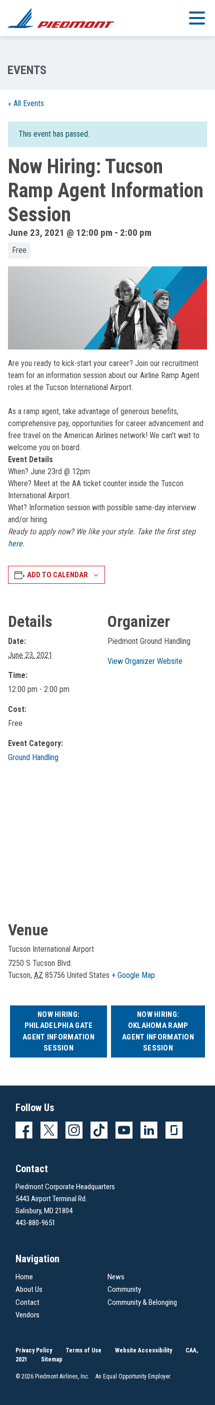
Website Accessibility (143, 1350)
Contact (28, 1302)
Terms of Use (84, 1350)
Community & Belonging (142, 1302)
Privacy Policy (34, 1350)
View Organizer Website (145, 661)
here (15, 543)
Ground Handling (33, 757)
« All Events (26, 103)
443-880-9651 (36, 1222)
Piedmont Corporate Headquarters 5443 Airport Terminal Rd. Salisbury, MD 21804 (65, 1198)
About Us (29, 1289)
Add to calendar (57, 574)
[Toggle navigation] (197, 17)
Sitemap (51, 1359)
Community (124, 1289)
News (116, 1276)
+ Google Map (133, 975)
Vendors (28, 1314)
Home (24, 1276)
